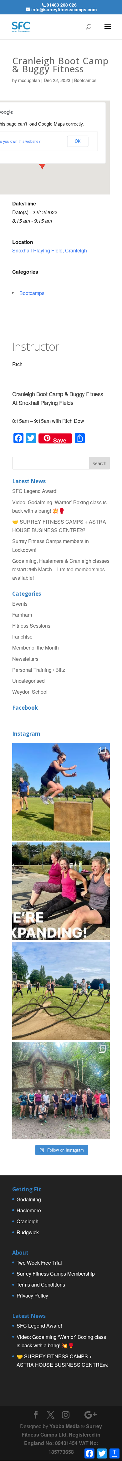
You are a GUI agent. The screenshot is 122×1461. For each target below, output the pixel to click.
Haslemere (29, 1210)
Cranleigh (27, 1221)
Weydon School (30, 691)
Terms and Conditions (41, 1284)
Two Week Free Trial (39, 1262)
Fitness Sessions (31, 625)
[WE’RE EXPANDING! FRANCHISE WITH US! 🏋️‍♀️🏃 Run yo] (61, 891)
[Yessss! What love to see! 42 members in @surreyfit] (61, 991)
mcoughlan (29, 80)
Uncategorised (28, 680)
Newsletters (25, 658)
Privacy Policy (32, 1295)
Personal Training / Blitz (38, 669)
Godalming (29, 1199)
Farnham (22, 614)
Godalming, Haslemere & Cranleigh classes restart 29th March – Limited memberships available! (60, 569)
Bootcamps (85, 80)
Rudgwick (28, 1232)
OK (77, 141)
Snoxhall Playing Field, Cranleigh (49, 250)
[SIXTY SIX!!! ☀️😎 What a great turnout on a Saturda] (61, 792)
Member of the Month (35, 647)
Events (20, 603)
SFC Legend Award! (35, 491)
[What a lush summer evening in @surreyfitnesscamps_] (61, 1090)
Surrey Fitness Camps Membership (56, 1273)
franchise (22, 636)
